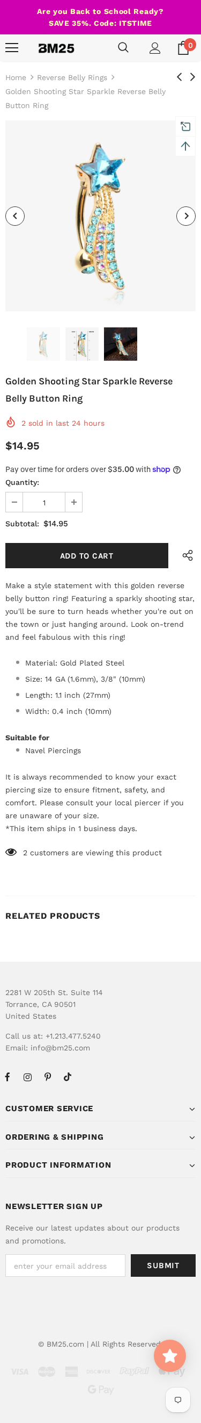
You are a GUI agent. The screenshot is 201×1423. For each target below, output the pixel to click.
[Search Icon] (123, 47)
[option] (100, 215)
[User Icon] (155, 48)
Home (15, 77)
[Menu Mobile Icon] (11, 47)
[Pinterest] (47, 1076)
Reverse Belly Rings (72, 77)
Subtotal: (22, 523)
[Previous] (15, 216)
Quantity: (22, 482)
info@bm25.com (60, 1047)
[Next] (186, 216)
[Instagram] (27, 1076)
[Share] (185, 555)
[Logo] (56, 47)
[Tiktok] (67, 1076)
